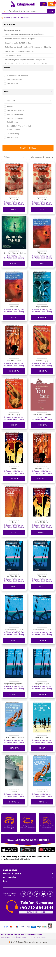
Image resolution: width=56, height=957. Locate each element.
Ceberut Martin (42, 791)
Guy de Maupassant (15, 114)
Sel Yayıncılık (12, 83)
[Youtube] (43, 896)
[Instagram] (23, 896)
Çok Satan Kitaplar (13, 55)
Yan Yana (42, 576)
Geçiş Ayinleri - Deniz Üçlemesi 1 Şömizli (14, 630)
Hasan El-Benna (13, 130)
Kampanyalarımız (12, 30)
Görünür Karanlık (14, 360)
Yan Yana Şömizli (14, 576)
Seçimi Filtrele (28, 148)
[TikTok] (50, 896)
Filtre (7, 157)
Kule (14, 522)
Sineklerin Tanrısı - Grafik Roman (14, 253)
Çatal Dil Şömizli (42, 522)
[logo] (23, 4)
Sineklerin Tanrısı (42, 737)
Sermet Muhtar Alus (15, 110)
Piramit (14, 791)
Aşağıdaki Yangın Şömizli (14, 684)
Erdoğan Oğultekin (15, 118)
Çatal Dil (14, 468)
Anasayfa (7, 17)
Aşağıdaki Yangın (42, 684)
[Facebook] (30, 896)
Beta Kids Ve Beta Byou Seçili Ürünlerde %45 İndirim (28, 47)
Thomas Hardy (13, 134)
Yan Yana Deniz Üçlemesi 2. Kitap (42, 414)
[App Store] (9, 850)
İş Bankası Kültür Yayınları (17, 76)
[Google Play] (28, 850)
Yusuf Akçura (12, 138)
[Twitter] (36, 896)
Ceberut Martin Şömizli (14, 737)
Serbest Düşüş (42, 360)
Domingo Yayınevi (14, 79)
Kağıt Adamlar (42, 307)
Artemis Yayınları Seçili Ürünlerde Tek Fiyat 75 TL (26, 59)
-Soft (12, 942)
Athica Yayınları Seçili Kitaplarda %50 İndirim (24, 34)
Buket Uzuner (12, 122)
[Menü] (3, 4)
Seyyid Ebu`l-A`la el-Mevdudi (19, 126)
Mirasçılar (42, 253)
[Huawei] (46, 850)
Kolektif (10, 106)
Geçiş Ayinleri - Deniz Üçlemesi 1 (42, 630)
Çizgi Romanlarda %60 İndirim (18, 43)
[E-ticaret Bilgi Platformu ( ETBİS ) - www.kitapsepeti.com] (50, 926)
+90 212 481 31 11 (36, 907)
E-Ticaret (19, 942)
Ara (51, 11)
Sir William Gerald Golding (14, 204)
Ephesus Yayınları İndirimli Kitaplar (20, 38)
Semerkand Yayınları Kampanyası (19, 51)
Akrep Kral (14, 199)
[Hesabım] (43, 4)
